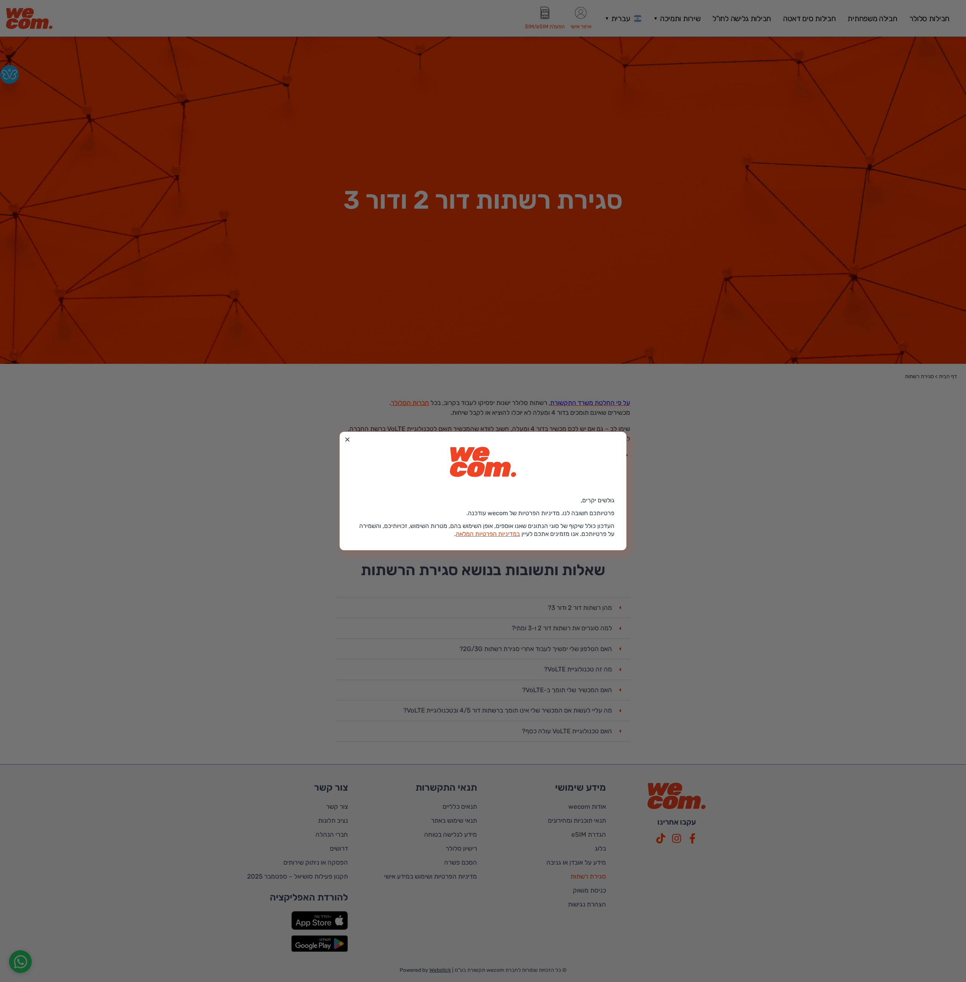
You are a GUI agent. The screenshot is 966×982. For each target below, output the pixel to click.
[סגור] (347, 440)
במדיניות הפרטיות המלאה (488, 533)
